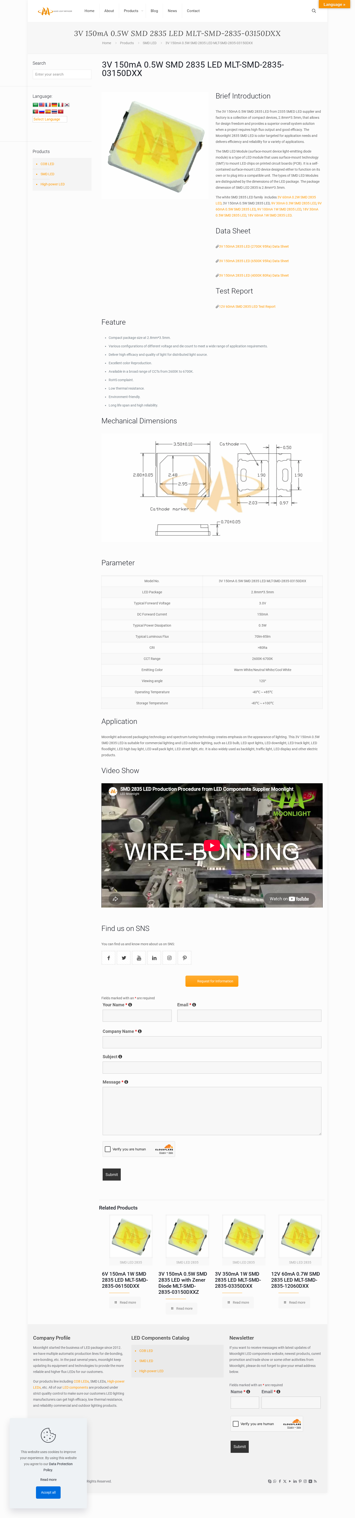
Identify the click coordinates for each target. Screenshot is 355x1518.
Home (106, 43)
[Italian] (61, 105)
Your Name (117, 1004)
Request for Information (215, 981)
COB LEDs (81, 1381)
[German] (54, 105)
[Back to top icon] (332, 1508)
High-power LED (53, 184)
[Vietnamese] (61, 111)
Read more (48, 1480)
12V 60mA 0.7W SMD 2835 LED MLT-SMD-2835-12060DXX (295, 1280)
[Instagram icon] (305, 1481)
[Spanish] (48, 111)
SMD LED (149, 43)
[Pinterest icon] (300, 1481)
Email (186, 1004)
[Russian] (42, 111)
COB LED (47, 164)
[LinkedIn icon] (295, 1481)
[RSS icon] (315, 1481)
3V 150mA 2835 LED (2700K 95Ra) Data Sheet (254, 246)
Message (115, 1082)
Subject (112, 1056)
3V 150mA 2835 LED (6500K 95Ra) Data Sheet (254, 261)
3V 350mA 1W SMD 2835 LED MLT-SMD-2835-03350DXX (238, 1280)
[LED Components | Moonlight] (55, 11)
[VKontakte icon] (310, 1481)
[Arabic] (35, 105)
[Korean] (67, 105)
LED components (75, 1387)
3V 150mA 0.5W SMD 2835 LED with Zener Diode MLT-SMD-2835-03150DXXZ (182, 1283)
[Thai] (54, 111)
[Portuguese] (35, 111)
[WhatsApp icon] (275, 1481)
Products (127, 43)
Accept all (48, 1492)
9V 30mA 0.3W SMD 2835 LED (293, 203)
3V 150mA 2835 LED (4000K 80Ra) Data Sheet (254, 275)
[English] (42, 105)
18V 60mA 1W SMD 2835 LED (269, 215)
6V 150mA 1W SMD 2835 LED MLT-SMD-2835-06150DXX (125, 1280)
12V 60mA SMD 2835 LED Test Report (247, 306)
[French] (48, 105)
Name (240, 1391)
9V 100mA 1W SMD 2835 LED (279, 209)
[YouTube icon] (290, 1481)
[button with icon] (108, 958)
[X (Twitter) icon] (285, 1481)
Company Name (122, 1031)
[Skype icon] (269, 1481)
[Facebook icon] (280, 1481)
